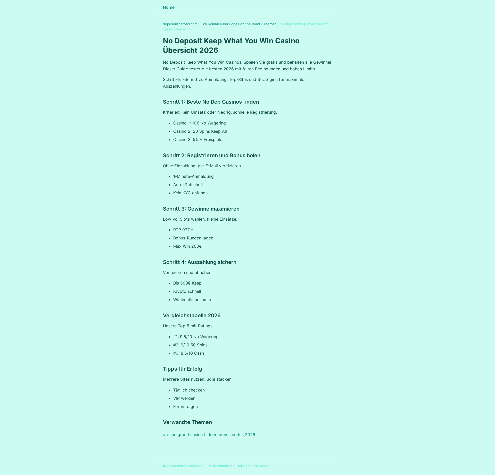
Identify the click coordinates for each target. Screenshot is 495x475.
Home (169, 7)
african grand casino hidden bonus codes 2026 (209, 434)
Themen (269, 24)
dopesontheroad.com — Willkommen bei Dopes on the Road (211, 24)
